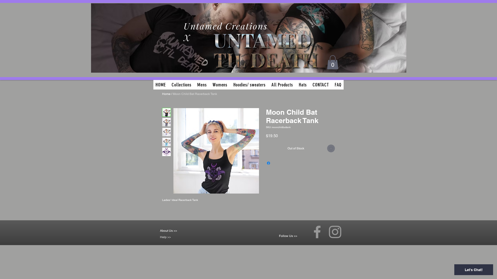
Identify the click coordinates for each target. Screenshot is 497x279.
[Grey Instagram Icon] (335, 232)
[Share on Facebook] (268, 163)
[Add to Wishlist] (331, 148)
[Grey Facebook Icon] (317, 232)
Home (166, 94)
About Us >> (168, 230)
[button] (333, 62)
